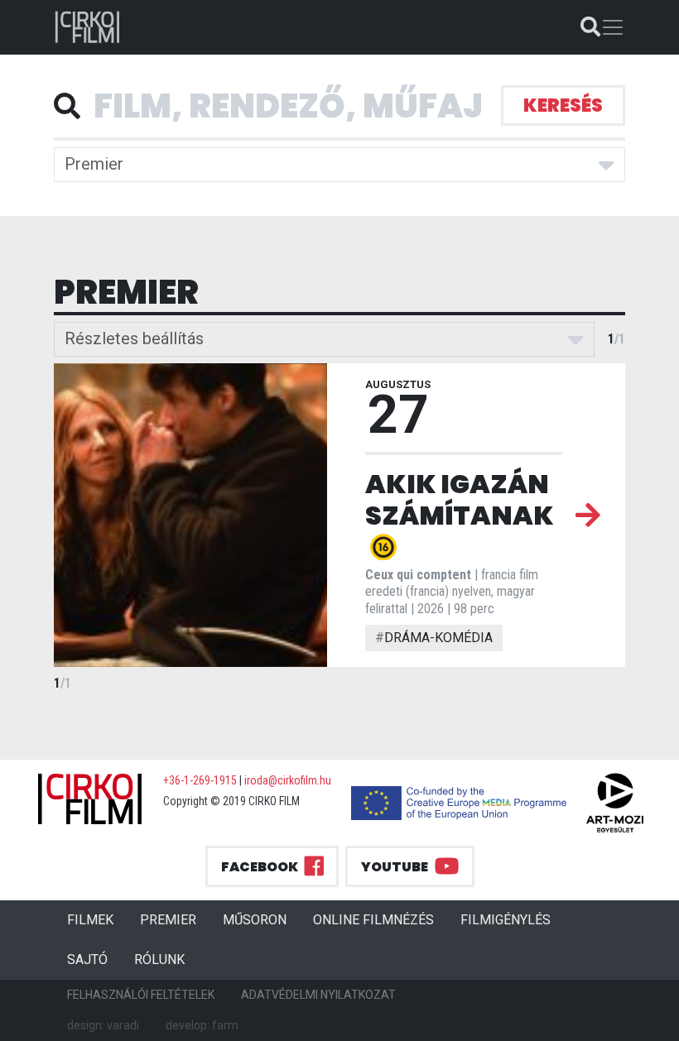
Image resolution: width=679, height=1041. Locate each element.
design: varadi (103, 1025)
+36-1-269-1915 (200, 780)
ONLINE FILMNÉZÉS (373, 920)
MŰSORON (255, 920)
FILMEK (97, 919)
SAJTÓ (87, 959)
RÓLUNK (159, 959)
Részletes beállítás (134, 338)
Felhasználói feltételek (140, 994)
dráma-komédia (434, 637)
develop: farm (202, 1025)
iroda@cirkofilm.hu (287, 780)
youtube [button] (394, 866)
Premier (94, 164)
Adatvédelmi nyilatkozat (318, 994)
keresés (563, 105)
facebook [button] (259, 866)
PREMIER (174, 919)
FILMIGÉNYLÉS (505, 920)
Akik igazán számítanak (459, 499)
